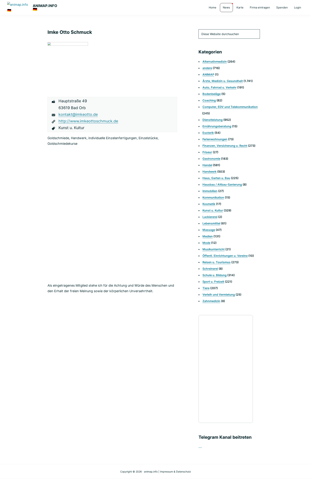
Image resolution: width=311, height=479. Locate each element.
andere (207, 68)
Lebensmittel (211, 223)
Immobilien (209, 191)
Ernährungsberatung (216, 126)
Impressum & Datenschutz (175, 471)
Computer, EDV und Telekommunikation (230, 107)
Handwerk (209, 171)
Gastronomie (211, 158)
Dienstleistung (212, 120)
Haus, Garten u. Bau (216, 178)
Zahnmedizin (211, 301)
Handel (207, 165)
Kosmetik (208, 204)
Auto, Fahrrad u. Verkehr (219, 87)
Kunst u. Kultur (212, 210)
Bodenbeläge (211, 94)
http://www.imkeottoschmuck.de (88, 121)
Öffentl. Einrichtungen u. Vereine (225, 255)
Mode (206, 243)
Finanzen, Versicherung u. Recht (224, 145)
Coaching (209, 100)
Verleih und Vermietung (218, 294)
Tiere (205, 288)
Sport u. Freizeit (213, 281)
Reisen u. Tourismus (216, 262)
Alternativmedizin (214, 61)
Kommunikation (213, 197)
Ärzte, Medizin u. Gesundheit (222, 81)
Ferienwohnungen (214, 139)
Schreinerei (210, 268)
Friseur (207, 152)
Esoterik (208, 132)
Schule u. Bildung (214, 275)
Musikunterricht (213, 249)
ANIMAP (208, 74)
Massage (208, 230)
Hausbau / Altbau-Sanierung (222, 184)
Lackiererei (209, 217)
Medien (207, 236)
